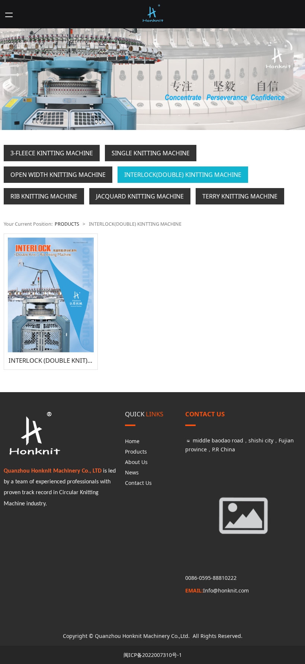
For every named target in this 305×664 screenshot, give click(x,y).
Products (136, 451)
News (132, 472)
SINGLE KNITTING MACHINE (151, 153)
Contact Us (138, 482)
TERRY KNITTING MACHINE (239, 196)
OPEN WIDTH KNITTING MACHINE (58, 175)
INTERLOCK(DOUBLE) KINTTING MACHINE (182, 175)
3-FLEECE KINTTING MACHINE (51, 153)
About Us (136, 462)
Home (132, 441)
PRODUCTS (67, 224)
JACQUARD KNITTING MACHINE (140, 196)
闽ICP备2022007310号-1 (152, 654)
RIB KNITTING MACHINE (43, 196)
